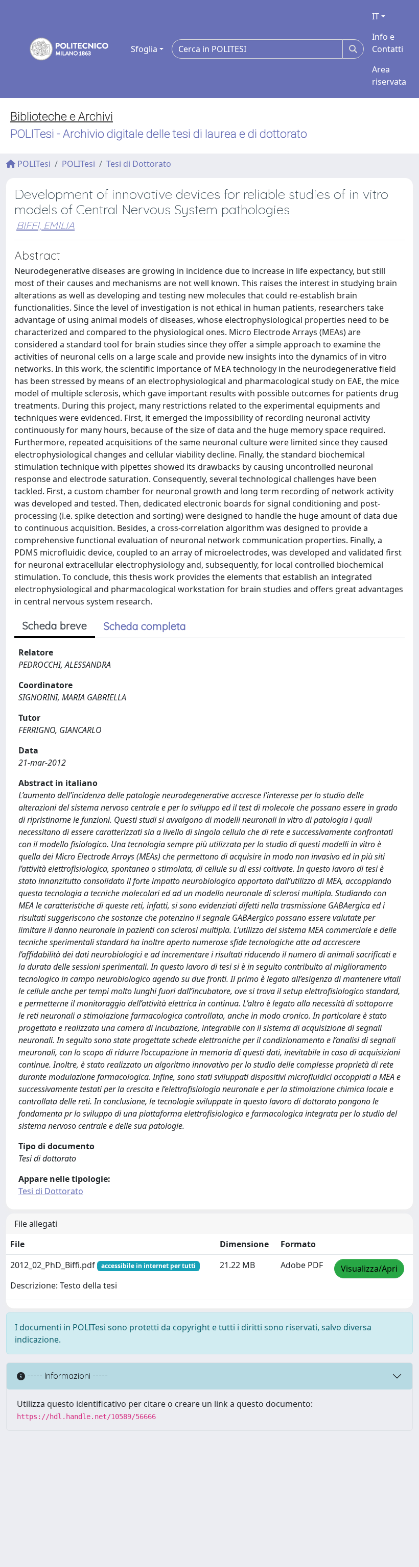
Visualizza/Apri (369, 1268)
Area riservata (389, 75)
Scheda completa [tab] (145, 626)
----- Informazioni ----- (66, 1376)
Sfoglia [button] (144, 49)
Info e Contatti (387, 43)
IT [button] (375, 16)
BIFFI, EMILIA (45, 225)
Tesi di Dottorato (138, 163)
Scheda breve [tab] (54, 625)
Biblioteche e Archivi (61, 116)
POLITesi (33, 163)
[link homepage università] (62, 49)
